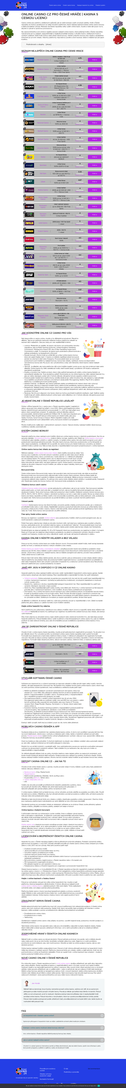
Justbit (43, 299)
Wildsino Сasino (43, 69)
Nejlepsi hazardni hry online (85, 5)
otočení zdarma (50, 518)
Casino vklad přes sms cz (33, 779)
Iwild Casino (43, 223)
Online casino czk (27, 824)
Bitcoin (37, 777)
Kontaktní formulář (47, 1079)
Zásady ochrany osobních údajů (46, 1075)
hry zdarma (25, 611)
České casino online (55, 5)
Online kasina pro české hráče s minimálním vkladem (40, 549)
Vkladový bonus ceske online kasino (34, 488)
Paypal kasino (29, 774)
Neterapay (99, 9)
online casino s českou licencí (32, 886)
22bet (43, 181)
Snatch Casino (43, 231)
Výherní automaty (30, 578)
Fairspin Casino (43, 670)
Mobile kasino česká (34, 736)
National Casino (43, 123)
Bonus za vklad (67, 9)
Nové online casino (54, 9)
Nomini (43, 114)
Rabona (43, 239)
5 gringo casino (43, 96)
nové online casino (63, 963)
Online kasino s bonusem (94, 438)
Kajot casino (43, 87)
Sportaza (43, 165)
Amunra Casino (43, 148)
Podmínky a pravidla (71, 1072)
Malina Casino (43, 190)
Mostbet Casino (43, 60)
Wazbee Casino (43, 266)
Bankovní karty (30, 772)
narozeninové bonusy (42, 438)
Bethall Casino (43, 131)
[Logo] (23, 5)
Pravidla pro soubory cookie (47, 1069)
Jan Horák (36, 983)
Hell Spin (43, 173)
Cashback (25, 505)
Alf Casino (43, 256)
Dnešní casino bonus (69, 5)
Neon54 (43, 291)
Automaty (80, 9)
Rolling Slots (42, 283)
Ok (98, 1085)
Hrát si (94, 60)
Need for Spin (43, 274)
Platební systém (100, 5)
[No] (124, 1086)
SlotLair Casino (43, 139)
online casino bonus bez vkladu (45, 453)
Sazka (43, 157)
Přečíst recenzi (80, 61)
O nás (66, 1068)
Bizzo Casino (43, 307)
